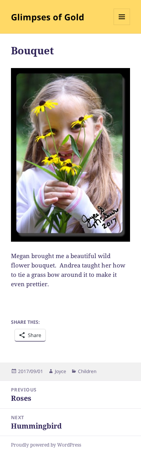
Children (87, 371)
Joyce (60, 371)
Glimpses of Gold (47, 17)
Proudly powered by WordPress (46, 444)
